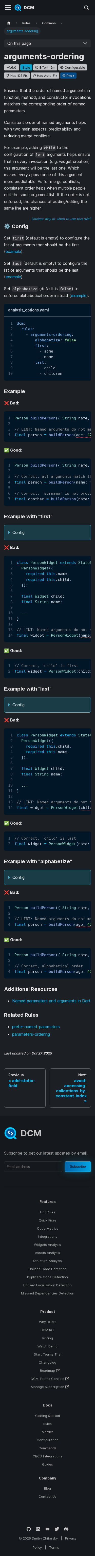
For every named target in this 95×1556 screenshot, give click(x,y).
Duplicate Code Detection (47, 1277)
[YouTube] (47, 1529)
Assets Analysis (47, 1253)
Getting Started (47, 1416)
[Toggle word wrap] (75, 323)
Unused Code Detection (48, 1269)
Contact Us (47, 1496)
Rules (47, 1424)
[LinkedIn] (38, 1529)
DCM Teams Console (47, 1379)
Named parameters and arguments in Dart (51, 1000)
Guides (47, 1464)
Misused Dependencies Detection (47, 1293)
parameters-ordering (31, 1034)
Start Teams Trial (47, 1354)
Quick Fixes (47, 1220)
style (26, 67)
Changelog (47, 1362)
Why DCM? (47, 1322)
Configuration (48, 1440)
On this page (19, 43)
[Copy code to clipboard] (85, 323)
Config (18, 532)
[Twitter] (57, 1529)
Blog (47, 1488)
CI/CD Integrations (47, 1456)
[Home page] (9, 23)
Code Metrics (47, 1228)
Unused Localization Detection (47, 1285)
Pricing (47, 1338)
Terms (54, 1547)
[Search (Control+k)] (86, 7)
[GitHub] (29, 1529)
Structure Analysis (47, 1261)
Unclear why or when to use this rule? (61, 219)
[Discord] (66, 1529)
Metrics (47, 1432)
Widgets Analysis (47, 1245)
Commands (47, 1448)
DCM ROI (47, 1330)
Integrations (47, 1236)
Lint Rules (47, 1212)
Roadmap (47, 1370)
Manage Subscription (47, 1387)
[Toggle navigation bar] (8, 7)
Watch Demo (47, 1346)
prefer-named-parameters (36, 1026)
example (13, 251)
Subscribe (78, 1166)
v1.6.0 (11, 67)
